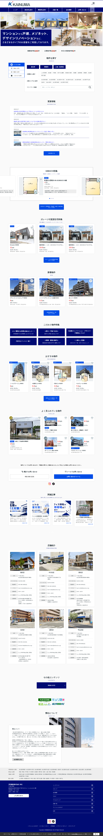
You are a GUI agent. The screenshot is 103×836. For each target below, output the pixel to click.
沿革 (54, 811)
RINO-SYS (51, 685)
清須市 (43, 82)
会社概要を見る (18, 759)
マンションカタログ (58, 807)
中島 (32, 778)
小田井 (57, 778)
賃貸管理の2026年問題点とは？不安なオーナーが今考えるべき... (29, 111)
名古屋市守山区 (86, 79)
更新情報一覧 (51, 153)
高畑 (44, 778)
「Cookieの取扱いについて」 (77, 834)
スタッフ (55, 788)
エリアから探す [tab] (17, 64)
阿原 (20, 771)
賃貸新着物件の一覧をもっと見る (51, 313)
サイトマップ (72, 826)
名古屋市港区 (44, 79)
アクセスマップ (56, 800)
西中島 (40, 771)
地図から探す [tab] (16, 72)
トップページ (56, 785)
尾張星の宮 (27, 778)
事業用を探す (42, 10)
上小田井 (21, 778)
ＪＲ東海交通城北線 (62, 774)
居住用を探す (29, 10)
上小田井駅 (44, 72)
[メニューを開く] (92, 9)
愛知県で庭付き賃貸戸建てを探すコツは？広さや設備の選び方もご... (30, 121)
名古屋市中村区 (64, 82)
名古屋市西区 (52, 79)
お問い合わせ (82, 10)
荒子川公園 (39, 778)
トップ (15, 10)
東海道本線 (70, 774)
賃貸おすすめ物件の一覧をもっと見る (51, 398)
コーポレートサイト (44, 826)
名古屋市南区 (56, 82)
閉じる (96, 834)
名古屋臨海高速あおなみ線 (49, 774)
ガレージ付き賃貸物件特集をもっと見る (51, 260)
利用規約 (53, 826)
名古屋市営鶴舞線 (29, 774)
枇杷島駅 (80, 72)
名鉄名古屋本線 (38, 774)
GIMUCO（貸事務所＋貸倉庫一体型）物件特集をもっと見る (51, 207)
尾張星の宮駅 (68, 72)
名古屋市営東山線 (78, 774)
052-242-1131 (29, 476)
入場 (47, 771)
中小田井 (31, 771)
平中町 (27, 771)
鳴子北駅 (43, 75)
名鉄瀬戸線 (22, 776)
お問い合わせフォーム (73, 476)
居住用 (33, 67)
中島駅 (54, 72)
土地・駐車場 (59, 67)
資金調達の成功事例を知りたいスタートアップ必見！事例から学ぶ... (38, 131)
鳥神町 (53, 771)
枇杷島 (47, 778)
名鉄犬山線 (22, 774)
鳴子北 (61, 778)
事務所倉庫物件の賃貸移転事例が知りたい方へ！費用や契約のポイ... (38, 142)
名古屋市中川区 (60, 79)
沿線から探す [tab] (16, 68)
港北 (35, 778)
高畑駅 (74, 72)
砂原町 (36, 771)
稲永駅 (89, 72)
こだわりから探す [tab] (17, 75)
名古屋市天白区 (69, 79)
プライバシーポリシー (62, 826)
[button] (49, 198)
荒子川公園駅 (61, 72)
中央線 (27, 776)
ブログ (54, 796)
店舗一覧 (55, 10)
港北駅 (49, 72)
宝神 (44, 771)
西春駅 (85, 72)
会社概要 (68, 10)
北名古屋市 (48, 82)
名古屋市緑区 (78, 79)
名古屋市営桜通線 (87, 774)
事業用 (46, 67)
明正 (50, 771)
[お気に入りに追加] (40, 179)
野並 (23, 771)
